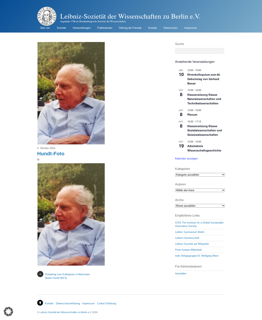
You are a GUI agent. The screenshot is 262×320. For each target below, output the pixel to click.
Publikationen (104, 27)
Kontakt (152, 27)
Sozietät (61, 27)
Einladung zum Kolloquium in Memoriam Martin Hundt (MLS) (64, 276)
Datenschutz (171, 27)
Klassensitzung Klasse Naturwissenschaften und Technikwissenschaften (204, 99)
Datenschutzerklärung (68, 303)
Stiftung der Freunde (130, 27)
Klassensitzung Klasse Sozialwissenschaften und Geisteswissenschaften (204, 130)
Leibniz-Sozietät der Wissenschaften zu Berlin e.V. (66, 312)
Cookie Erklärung (106, 303)
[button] (8, 311)
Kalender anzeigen (186, 158)
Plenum (192, 114)
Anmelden (180, 273)
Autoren (180, 184)
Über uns (45, 27)
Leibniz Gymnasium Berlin (189, 232)
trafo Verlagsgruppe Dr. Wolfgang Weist (197, 255)
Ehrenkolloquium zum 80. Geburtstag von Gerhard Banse (204, 79)
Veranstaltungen (82, 27)
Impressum (190, 27)
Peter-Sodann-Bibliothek (188, 249)
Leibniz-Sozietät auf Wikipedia (192, 243)
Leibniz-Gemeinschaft (187, 238)
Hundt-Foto (50, 153)
